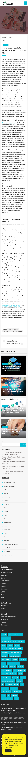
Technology (7, 551)
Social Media (7, 547)
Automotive (21, 641)
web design (14, 695)
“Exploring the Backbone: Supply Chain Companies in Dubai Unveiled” (13, 390)
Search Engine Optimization (11, 544)
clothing (17, 645)
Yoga (16, 698)
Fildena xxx (13, 673)
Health (8, 677)
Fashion (6, 511)
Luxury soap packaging (8, 122)
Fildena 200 (20, 666)
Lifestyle (6, 533)
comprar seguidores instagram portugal (12, 648)
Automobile (7, 489)
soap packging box (17, 331)
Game (5, 518)
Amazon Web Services (9, 482)
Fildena (3, 663)
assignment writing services (9, 641)
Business (11, 37)
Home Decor (7, 529)
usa (8, 695)
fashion (15, 659)
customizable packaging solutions (11, 305)
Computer (6, 500)
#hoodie (4, 634)
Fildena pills (5, 673)
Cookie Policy (8, 747)
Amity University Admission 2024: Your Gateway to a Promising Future (12, 368)
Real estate (7, 537)
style (22, 684)
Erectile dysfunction (15, 655)
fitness (20, 673)
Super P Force (5, 688)
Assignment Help (6, 638)
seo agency (9, 684)
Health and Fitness (9, 526)
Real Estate (19, 681)
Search (3, 441)
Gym (3, 677)
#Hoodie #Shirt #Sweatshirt (15, 634)
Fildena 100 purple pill (13, 663)
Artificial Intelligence (9, 486)
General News (7, 522)
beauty (3, 645)
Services (16, 684)
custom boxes (5, 652)
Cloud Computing (8, 497)
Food (5, 515)
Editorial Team (5, 373)
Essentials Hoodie (6, 659)
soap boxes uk (7, 331)
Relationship (7, 540)
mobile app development (8, 681)
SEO (3, 684)
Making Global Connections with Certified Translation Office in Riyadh (12, 431)
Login (2, 738)
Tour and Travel (8, 555)
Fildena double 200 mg (19, 670)
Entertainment (7, 508)
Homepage (4, 37)
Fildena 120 (4, 666)
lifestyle (23, 677)
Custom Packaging (16, 652)
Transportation (17, 691)
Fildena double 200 (6, 670)
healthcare (15, 677)
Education (6, 504)
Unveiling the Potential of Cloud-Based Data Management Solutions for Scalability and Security (13, 410)
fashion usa (23, 659)
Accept (8, 750)
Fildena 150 (12, 666)
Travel (3, 695)
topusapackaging (6, 691)
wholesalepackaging (7, 698)
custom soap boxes (13, 329)
